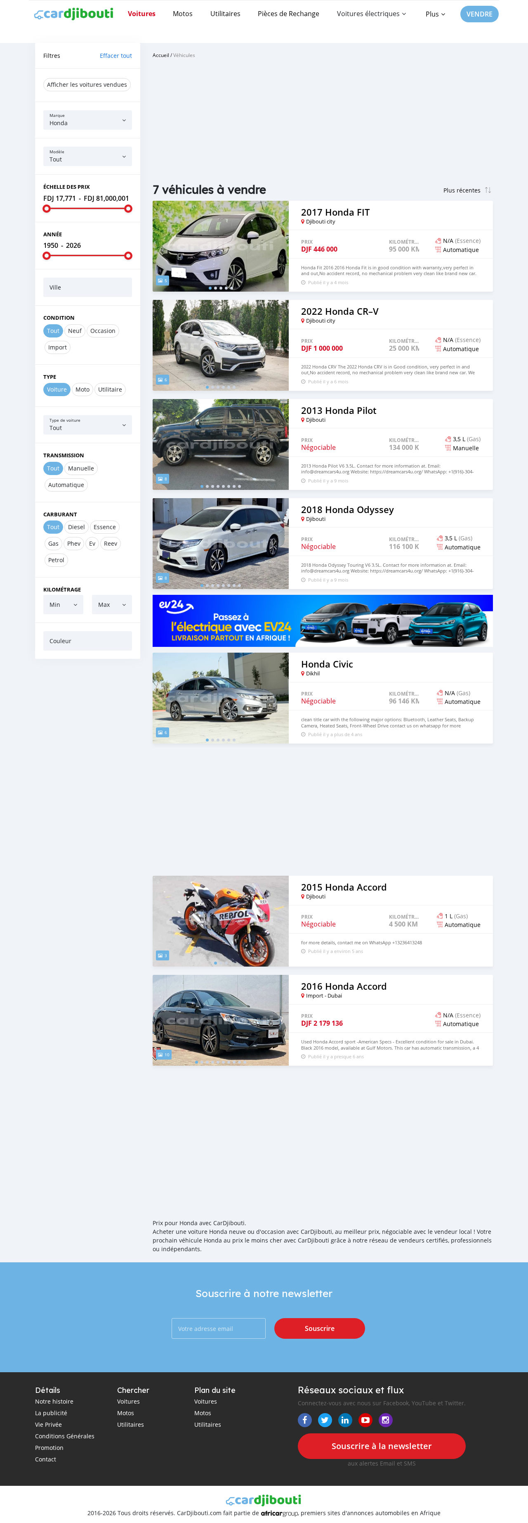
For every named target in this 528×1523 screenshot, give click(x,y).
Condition (59, 317)
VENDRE (480, 14)
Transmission (63, 455)
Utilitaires (225, 13)
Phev (73, 543)
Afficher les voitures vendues (87, 84)
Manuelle (81, 468)
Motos (183, 13)
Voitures (142, 13)
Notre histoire (54, 1401)
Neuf (75, 331)
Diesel (76, 527)
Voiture (57, 389)
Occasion (103, 331)
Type (49, 376)
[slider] (46, 208)
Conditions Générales (64, 1436)
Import (57, 347)
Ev (92, 543)
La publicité (51, 1413)
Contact (45, 1459)
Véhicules (184, 55)
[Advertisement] (87, 791)
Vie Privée (48, 1424)
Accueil (161, 55)
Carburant (60, 514)
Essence (105, 527)
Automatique (66, 485)
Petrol (56, 560)
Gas (53, 543)
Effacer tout (116, 55)
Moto (82, 389)
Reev (110, 543)
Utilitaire (110, 389)
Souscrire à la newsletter (382, 1446)
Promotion (49, 1448)
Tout (53, 331)
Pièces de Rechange (288, 13)
